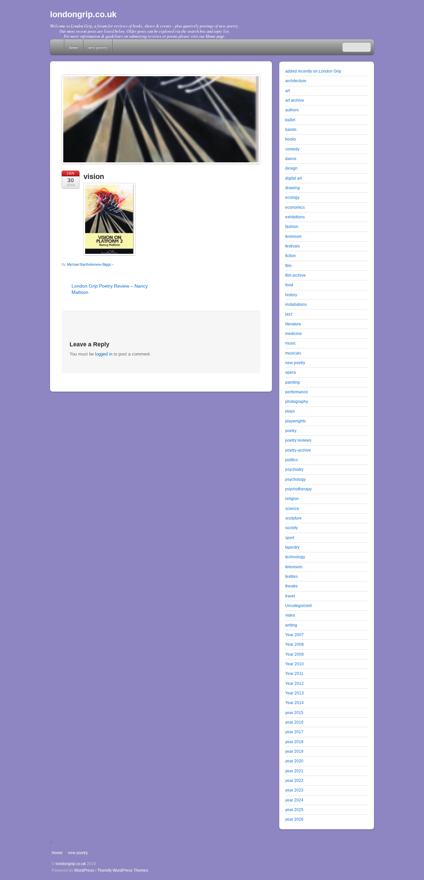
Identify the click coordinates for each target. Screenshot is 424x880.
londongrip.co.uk (71, 863)
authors (292, 110)
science (292, 508)
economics (295, 207)
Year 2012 (294, 683)
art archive (294, 100)
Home (57, 47)
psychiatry (294, 469)
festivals (292, 246)
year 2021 (294, 771)
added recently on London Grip (313, 71)
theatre (291, 586)
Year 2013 (294, 693)
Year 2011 (294, 673)
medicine (293, 333)
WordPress (84, 870)
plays (290, 411)
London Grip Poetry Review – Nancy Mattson (110, 289)
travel (290, 596)
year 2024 (294, 800)
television (293, 567)
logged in (103, 354)
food (289, 285)
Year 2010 (294, 664)
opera (290, 372)
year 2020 (294, 761)
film (288, 265)
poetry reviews (298, 440)
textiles (291, 576)
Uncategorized (298, 605)
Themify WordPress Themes (122, 870)
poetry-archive (298, 450)
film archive (295, 275)
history (291, 295)
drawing (292, 188)
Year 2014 (294, 702)
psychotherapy (298, 489)
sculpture (293, 518)
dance (290, 158)
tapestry (292, 547)
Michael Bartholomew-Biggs (89, 264)
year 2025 (294, 809)
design (291, 168)
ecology (292, 197)
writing (291, 625)
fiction (290, 255)
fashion (291, 226)
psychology (295, 479)
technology (295, 557)
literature (293, 324)
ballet (290, 120)
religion (292, 498)
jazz (288, 314)
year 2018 (294, 742)
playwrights (295, 421)
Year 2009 (294, 654)
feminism (293, 236)
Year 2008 (294, 644)
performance (296, 392)
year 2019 (294, 751)
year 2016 (294, 722)
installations (296, 304)
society (291, 527)
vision (93, 176)
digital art (293, 178)
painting (292, 382)
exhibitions (295, 217)
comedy (292, 149)
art (287, 90)
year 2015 (294, 712)
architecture (295, 81)
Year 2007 (294, 634)
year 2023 (294, 790)
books (290, 139)
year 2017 (294, 732)
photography (296, 401)
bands (290, 129)
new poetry (97, 47)
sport (289, 537)
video (290, 615)
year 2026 (294, 819)
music (290, 343)
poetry (290, 430)
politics (291, 460)
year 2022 (294, 780)
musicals (293, 353)
